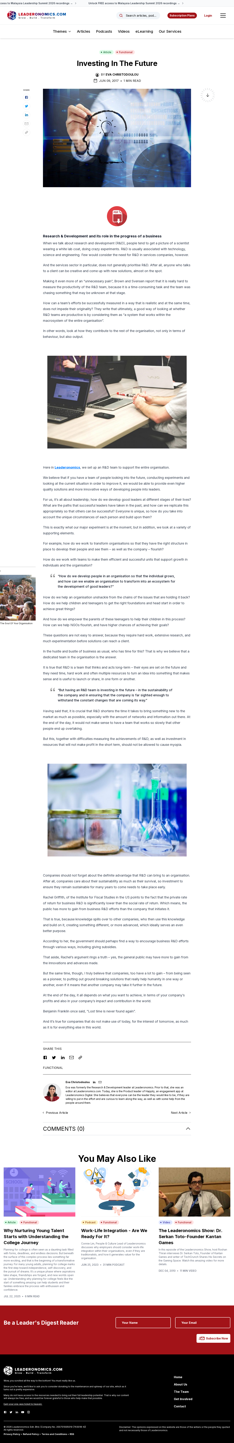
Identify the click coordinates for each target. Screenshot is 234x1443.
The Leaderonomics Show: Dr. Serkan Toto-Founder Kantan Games (190, 1236)
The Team (181, 1392)
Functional (126, 52)
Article (107, 52)
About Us (180, 1384)
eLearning (144, 31)
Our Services (170, 31)
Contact (180, 1406)
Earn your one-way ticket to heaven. (23, 1404)
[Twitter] (11, 1412)
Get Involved (183, 1399)
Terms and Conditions (54, 1434)
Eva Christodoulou (122, 74)
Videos (124, 31)
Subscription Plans (182, 15)
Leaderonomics (67, 467)
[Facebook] (5, 1412)
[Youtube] (22, 1412)
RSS (72, 1434)
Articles (83, 31)
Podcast (90, 1222)
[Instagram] (28, 1412)
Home (178, 1377)
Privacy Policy (12, 1434)
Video (166, 1222)
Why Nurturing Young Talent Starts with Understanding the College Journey (36, 1236)
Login (208, 15)
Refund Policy (31, 1434)
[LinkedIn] (16, 1412)
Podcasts (104, 31)
